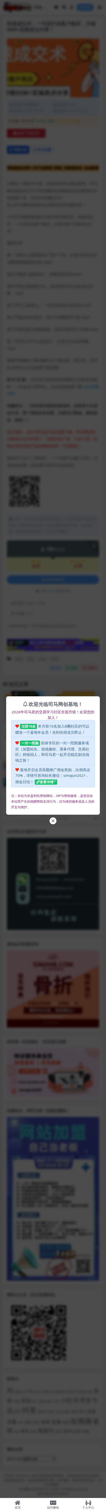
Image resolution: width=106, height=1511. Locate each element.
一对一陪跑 (30, 743)
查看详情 (46, 781)
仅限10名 (28, 726)
